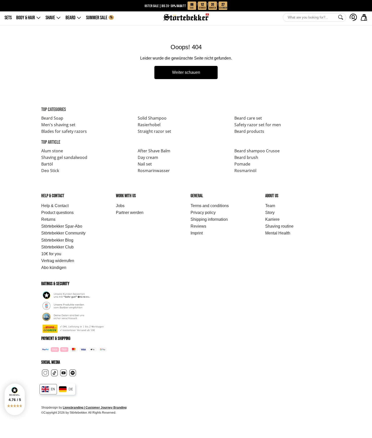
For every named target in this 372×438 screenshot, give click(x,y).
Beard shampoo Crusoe (257, 151)
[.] (353, 17)
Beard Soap (52, 118)
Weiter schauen (186, 72)
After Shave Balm (154, 151)
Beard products (249, 131)
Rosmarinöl (245, 170)
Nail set (145, 164)
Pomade (242, 164)
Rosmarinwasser (154, 170)
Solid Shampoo (152, 118)
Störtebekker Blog (57, 240)
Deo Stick (50, 170)
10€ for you (51, 254)
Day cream (148, 157)
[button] (15, 399)
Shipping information (209, 219)
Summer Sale (99, 18)
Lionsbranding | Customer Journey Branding (95, 407)
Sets (8, 18)
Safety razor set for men (257, 124)
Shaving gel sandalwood (64, 157)
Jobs (120, 206)
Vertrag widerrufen (57, 261)
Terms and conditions (210, 206)
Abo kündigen (53, 267)
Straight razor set (154, 131)
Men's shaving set (58, 124)
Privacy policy (203, 212)
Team (270, 206)
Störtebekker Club (57, 247)
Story (270, 212)
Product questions (57, 212)
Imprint (197, 233)
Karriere (272, 219)
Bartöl (47, 164)
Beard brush (246, 157)
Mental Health (277, 233)
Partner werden (129, 212)
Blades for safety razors (64, 131)
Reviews (198, 226)
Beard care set (248, 118)
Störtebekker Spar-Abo (61, 226)
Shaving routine (279, 226)
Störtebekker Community (63, 233)
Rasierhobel (149, 124)
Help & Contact (55, 206)
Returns (48, 219)
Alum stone (52, 151)
